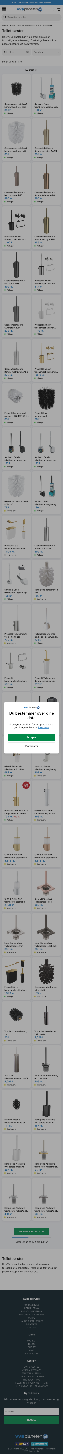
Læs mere (43, 727)
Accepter (32, 737)
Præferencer (31, 746)
